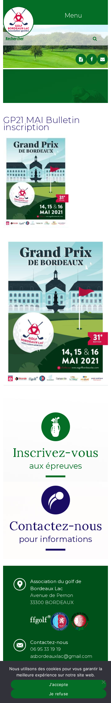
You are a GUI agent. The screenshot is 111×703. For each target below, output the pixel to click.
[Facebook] (91, 59)
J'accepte (58, 684)
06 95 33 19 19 (45, 649)
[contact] (102, 59)
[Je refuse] (103, 682)
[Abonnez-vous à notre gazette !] (81, 59)
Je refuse (58, 693)
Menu (73, 15)
